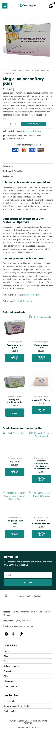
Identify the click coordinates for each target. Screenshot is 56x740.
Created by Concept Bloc (28, 727)
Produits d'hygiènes (21, 70)
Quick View (15, 337)
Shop (11, 70)
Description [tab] (8, 166)
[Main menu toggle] (4, 5)
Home (5, 70)
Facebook (18, 301)
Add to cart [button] (14, 358)
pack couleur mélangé (30, 295)
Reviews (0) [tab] (8, 176)
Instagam (27, 301)
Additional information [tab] (13, 171)
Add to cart (34, 124)
